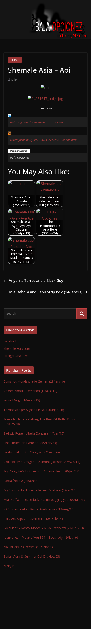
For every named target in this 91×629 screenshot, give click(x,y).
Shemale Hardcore (17, 348)
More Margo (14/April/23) (22, 400)
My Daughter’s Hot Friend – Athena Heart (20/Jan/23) (41, 471)
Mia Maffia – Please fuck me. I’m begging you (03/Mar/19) (45, 500)
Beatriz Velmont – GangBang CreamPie (32, 452)
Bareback (10, 341)
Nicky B (9, 566)
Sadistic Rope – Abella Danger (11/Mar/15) (34, 433)
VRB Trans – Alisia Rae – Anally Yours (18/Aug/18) (39, 509)
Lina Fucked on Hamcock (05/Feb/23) (30, 443)
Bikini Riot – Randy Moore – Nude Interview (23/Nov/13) (44, 528)
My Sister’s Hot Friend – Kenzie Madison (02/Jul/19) (40, 490)
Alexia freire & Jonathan (20, 481)
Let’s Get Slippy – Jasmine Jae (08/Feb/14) (33, 518)
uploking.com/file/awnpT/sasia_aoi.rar (36, 122)
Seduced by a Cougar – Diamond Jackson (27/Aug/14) (42, 462)
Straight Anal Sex (16, 356)
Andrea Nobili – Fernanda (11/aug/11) (30, 391)
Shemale (15, 59)
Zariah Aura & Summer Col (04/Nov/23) (32, 556)
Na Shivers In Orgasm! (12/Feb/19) (28, 547)
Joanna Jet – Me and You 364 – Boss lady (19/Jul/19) (41, 537)
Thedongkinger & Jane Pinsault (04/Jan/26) (34, 410)
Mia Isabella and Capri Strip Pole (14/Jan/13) (45, 292)
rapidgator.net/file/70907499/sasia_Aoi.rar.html (44, 140)
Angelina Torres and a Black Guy (36, 280)
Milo (14, 79)
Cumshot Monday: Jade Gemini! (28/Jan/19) (34, 381)
